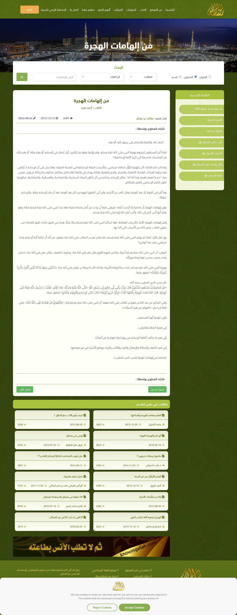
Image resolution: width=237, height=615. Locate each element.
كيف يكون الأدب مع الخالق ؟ (68, 415)
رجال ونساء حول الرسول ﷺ (207, 164)
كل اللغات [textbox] (115, 76)
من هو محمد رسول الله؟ (208, 108)
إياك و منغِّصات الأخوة (150, 496)
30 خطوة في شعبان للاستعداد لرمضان (63, 496)
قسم (175, 77)
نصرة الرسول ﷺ (213, 175)
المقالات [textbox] (148, 76)
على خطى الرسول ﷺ (210, 141)
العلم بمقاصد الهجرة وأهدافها (146, 415)
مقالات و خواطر (144, 118)
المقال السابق (157, 389)
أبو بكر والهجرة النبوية (150, 435)
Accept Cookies (134, 607)
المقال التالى (25, 389)
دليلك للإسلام (142, 576)
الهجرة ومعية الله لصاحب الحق (146, 517)
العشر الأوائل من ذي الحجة (147, 476)
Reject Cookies (102, 607)
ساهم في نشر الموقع (137, 570)
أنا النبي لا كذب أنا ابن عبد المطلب (66, 517)
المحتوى (188, 77)
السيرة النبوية (214, 119)
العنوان (203, 77)
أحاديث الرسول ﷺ (212, 153)
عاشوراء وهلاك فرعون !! (149, 456)
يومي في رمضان (74, 435)
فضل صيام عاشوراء (73, 476)
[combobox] (142, 77)
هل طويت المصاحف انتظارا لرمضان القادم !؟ (60, 456)
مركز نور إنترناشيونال (106, 576)
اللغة (29, 9)
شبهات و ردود (214, 130)
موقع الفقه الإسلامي (104, 570)
